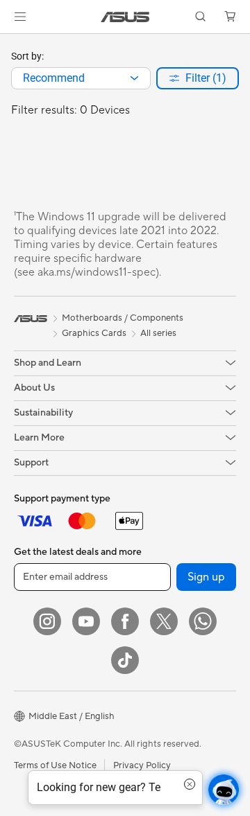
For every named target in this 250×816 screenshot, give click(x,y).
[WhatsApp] (203, 621)
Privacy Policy (142, 765)
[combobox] (81, 78)
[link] (125, 17)
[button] (20, 16)
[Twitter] (164, 621)
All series (158, 333)
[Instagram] (47, 621)
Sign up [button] (206, 577)
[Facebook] (125, 621)
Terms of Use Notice (55, 765)
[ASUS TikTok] (125, 660)
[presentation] (134, 78)
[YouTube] (86, 621)
